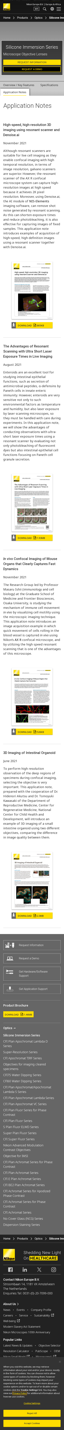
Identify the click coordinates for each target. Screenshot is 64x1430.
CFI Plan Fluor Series (17, 1121)
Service (23, 1315)
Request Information (32, 62)
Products (22, 17)
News (6, 1310)
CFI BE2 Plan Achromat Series (24, 1185)
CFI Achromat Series (17, 1212)
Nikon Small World (14, 1357)
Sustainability (42, 1315)
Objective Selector (50, 1345)
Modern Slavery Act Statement (21, 1326)
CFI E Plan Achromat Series (22, 1179)
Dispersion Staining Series (21, 1225)
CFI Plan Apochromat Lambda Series (28, 1098)
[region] (32, 1393)
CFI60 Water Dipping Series (22, 1081)
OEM (57, 1351)
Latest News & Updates (17, 1345)
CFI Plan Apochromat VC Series (25, 1104)
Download (31, 325)
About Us (9, 1304)
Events (21, 1310)
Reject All (32, 1413)
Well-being (9, 1321)
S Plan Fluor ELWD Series (21, 1127)
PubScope (41, 1351)
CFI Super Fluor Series (19, 1139)
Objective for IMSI (15, 1156)
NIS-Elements (39, 201)
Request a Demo (32, 69)
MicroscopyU (44, 1357)
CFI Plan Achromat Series (20, 1173)
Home (6, 17)
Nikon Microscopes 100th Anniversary (26, 1332)
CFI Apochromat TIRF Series (22, 1058)
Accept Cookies (32, 1423)
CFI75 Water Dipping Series (22, 1075)
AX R (18, 640)
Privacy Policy (20, 1393)
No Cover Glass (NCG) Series (23, 1218)
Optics (38, 17)
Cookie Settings (32, 1403)
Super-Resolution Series (20, 1052)
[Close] (60, 1362)
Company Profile (41, 1310)
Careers (8, 1315)
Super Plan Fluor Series (20, 1133)
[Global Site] (51, 9)
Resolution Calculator (16, 1351)
